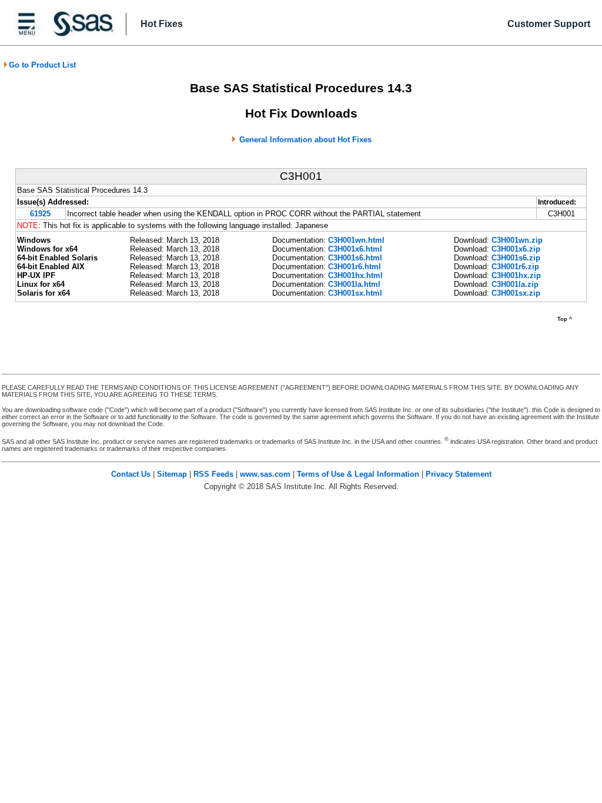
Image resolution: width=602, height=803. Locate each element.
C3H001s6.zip (515, 257)
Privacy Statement (458, 474)
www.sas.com (265, 474)
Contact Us (130, 474)
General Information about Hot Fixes (305, 139)
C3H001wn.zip (517, 240)
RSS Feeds (213, 474)
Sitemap (172, 474)
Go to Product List (42, 65)
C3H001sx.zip (515, 293)
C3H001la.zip (515, 284)
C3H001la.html (354, 284)
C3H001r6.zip (515, 266)
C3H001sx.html (355, 293)
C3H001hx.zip (516, 275)
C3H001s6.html (355, 257)
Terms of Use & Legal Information (358, 474)
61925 (40, 213)
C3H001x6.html (355, 249)
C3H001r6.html (354, 266)
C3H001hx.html (355, 275)
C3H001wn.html (356, 240)
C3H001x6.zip (515, 249)
